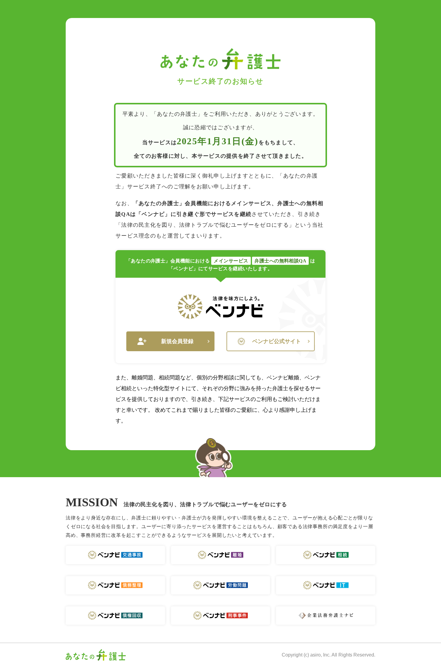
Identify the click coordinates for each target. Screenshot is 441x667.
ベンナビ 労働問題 (220, 585)
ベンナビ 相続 (325, 555)
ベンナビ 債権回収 (115, 615)
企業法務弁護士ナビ (325, 615)
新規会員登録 (177, 341)
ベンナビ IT (325, 585)
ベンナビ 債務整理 (115, 585)
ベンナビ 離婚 (220, 555)
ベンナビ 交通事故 (115, 555)
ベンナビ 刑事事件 (220, 615)
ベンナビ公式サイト (276, 341)
